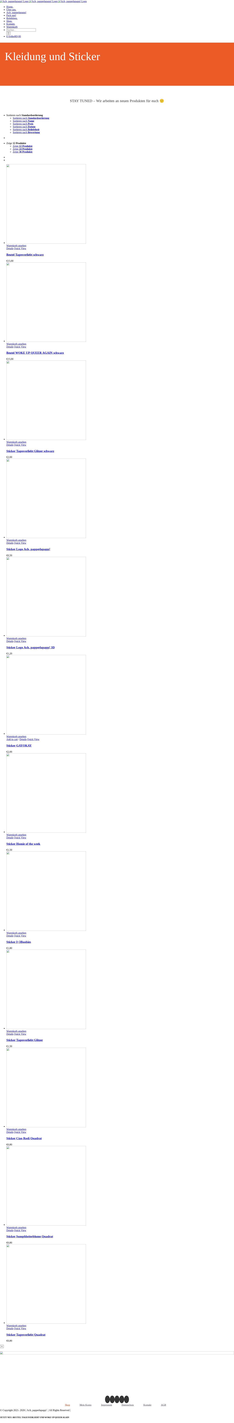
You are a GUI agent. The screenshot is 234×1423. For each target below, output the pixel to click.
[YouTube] (126, 1399)
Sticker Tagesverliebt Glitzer (24, 1040)
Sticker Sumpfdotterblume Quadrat (29, 1236)
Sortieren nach (31, 118)
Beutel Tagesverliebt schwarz (25, 254)
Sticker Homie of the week (23, 843)
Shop (67, 1405)
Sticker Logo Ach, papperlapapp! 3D (30, 647)
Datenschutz (128, 1405)
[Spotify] (121, 1399)
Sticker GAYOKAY (19, 745)
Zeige (22, 146)
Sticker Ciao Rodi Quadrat (24, 1138)
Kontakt (147, 1405)
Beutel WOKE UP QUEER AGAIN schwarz (35, 352)
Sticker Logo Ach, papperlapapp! (28, 549)
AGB (163, 1405)
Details (9, 248)
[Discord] (117, 1399)
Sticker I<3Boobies (18, 942)
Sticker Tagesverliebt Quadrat (25, 1334)
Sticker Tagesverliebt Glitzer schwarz (30, 451)
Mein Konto (86, 1405)
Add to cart (12, 739)
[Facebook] (112, 1399)
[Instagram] (107, 1399)
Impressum (106, 1405)
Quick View (20, 248)
